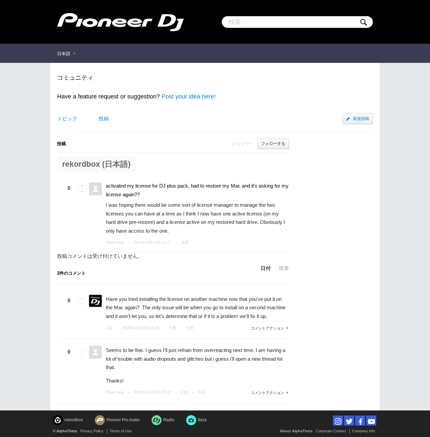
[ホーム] (120, 22)
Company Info (363, 431)
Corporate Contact (331, 431)
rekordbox (73, 420)
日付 (266, 268)
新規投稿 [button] (361, 118)
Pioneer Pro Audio (123, 420)
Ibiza (202, 420)
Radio (168, 420)
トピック (67, 118)
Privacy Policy (91, 431)
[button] (82, 186)
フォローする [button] (273, 143)
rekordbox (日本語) (96, 164)
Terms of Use (121, 431)
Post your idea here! (189, 96)
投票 (284, 268)
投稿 (104, 118)
